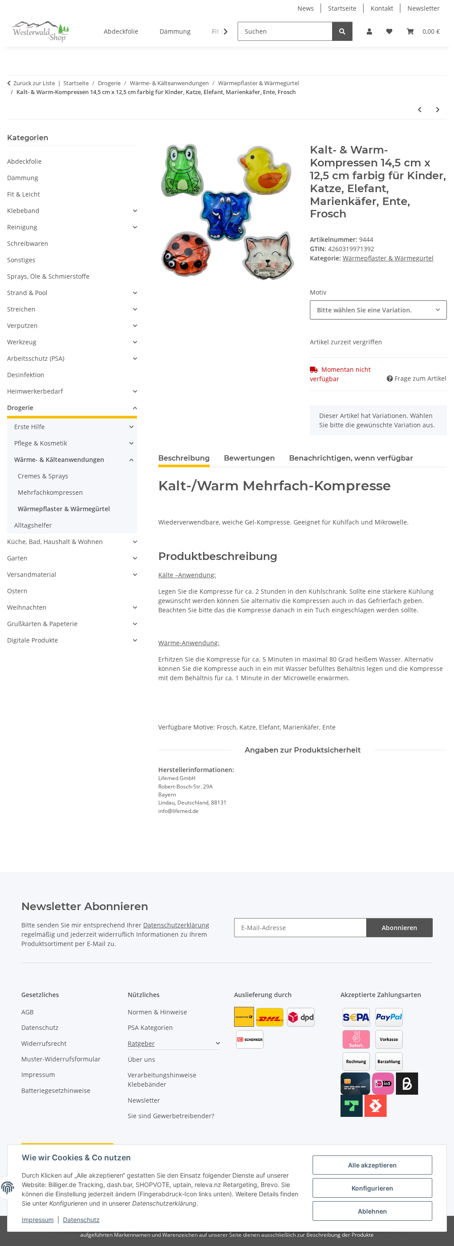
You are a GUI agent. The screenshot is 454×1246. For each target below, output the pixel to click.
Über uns (141, 1059)
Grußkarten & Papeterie (42, 623)
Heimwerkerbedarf (35, 391)
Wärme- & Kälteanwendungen (59, 459)
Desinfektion (25, 375)
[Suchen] (342, 31)
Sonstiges (21, 260)
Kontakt (382, 8)
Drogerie (20, 407)
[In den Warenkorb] (165, 139)
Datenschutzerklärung (176, 925)
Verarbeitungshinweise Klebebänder (162, 1079)
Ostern (17, 591)
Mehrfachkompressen (50, 492)
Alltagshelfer (33, 525)
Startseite (342, 8)
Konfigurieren (372, 1188)
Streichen (21, 309)
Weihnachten (27, 607)
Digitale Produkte (32, 640)
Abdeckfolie (24, 161)
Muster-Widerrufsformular (61, 1059)
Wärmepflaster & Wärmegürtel (388, 258)
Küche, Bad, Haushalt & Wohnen (55, 541)
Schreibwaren (27, 243)
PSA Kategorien (150, 1027)
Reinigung (22, 227)
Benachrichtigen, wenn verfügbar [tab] (351, 458)
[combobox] (378, 309)
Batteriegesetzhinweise (55, 1090)
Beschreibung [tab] (184, 458)
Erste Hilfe (29, 426)
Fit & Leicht (23, 194)
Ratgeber (141, 1043)
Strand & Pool (27, 292)
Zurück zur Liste (34, 83)
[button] (369, 31)
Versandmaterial (31, 574)
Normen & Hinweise (157, 1012)
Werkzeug (21, 342)
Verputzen (22, 325)
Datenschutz (81, 1219)
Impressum (38, 1219)
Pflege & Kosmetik (40, 443)
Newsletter (423, 8)
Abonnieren (399, 927)
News (305, 8)
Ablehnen (372, 1211)
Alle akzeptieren (372, 1165)
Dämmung (22, 177)
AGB (27, 1012)
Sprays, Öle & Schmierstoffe (48, 276)
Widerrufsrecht (44, 1043)
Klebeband (23, 210)
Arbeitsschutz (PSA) (35, 358)
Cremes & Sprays (43, 476)
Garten (17, 558)
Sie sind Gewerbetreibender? (171, 1116)
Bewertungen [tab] (249, 458)
